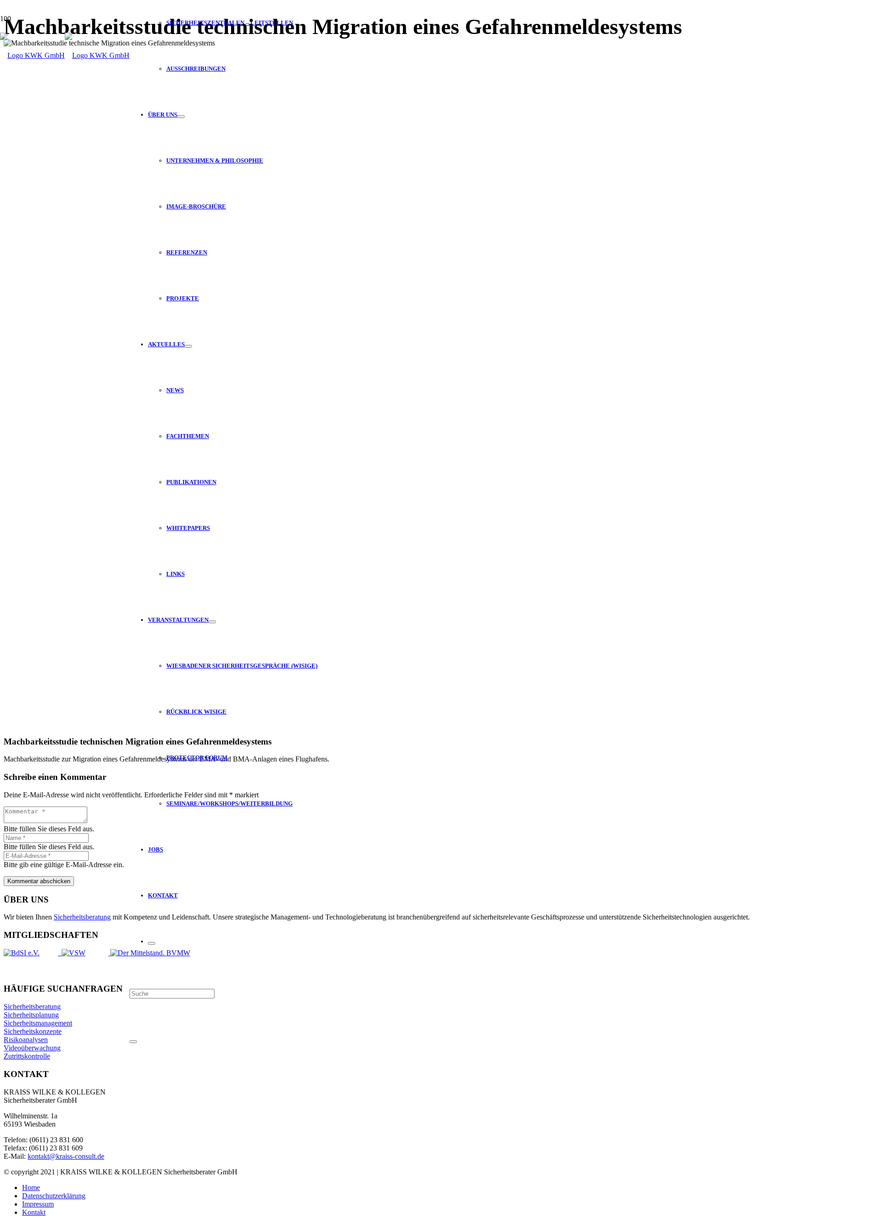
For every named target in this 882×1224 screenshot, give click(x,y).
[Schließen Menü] (151, 943)
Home (31, 1187)
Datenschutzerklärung (53, 1196)
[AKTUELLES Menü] (188, 346)
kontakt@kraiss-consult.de (66, 1156)
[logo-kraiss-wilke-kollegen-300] (65, 55)
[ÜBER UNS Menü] (181, 116)
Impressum (38, 1204)
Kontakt (33, 1212)
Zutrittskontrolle (27, 1056)
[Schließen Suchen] (133, 1041)
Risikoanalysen (26, 1040)
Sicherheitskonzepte (33, 1031)
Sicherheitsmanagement (38, 1023)
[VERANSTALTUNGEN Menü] (212, 621)
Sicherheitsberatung (82, 917)
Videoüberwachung (32, 1048)
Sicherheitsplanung (31, 1015)
